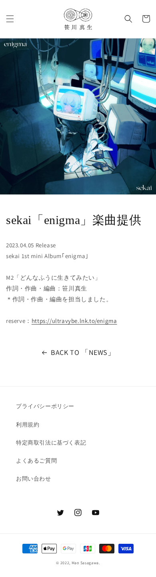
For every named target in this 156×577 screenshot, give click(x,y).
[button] (10, 19)
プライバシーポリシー (45, 406)
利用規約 (27, 424)
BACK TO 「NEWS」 (83, 352)
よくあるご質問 (36, 460)
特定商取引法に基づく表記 (51, 442)
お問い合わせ (33, 478)
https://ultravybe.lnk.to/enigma (74, 321)
